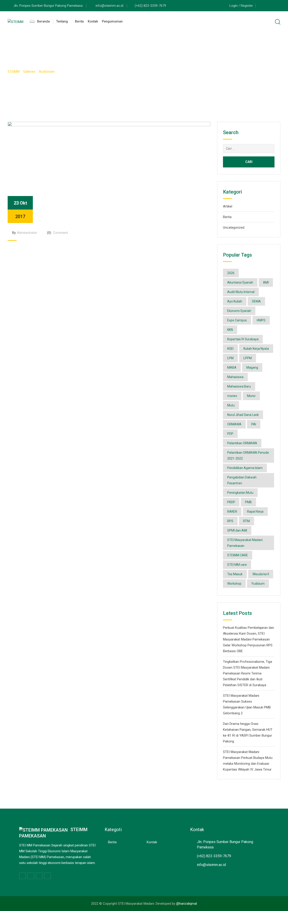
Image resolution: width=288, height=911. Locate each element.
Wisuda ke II (260, 574)
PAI (253, 424)
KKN (230, 329)
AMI (266, 282)
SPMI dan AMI (237, 530)
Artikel (227, 206)
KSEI (230, 348)
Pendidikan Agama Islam (245, 468)
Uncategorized (233, 227)
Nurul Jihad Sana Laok (243, 415)
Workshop (234, 583)
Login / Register (241, 6)
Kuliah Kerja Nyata (256, 348)
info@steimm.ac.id (110, 6)
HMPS (261, 320)
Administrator (27, 233)
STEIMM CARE (237, 555)
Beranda (43, 21)
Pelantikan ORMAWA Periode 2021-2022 (248, 455)
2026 (230, 273)
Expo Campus (237, 320)
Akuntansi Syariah (240, 282)
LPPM (247, 358)
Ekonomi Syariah (239, 311)
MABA (231, 367)
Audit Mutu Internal (240, 292)
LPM (230, 358)
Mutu (231, 405)
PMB (248, 502)
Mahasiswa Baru (239, 386)
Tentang (62, 21)
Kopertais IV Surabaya (243, 339)
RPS (230, 521)
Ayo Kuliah (234, 301)
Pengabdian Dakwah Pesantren (241, 480)
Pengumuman (112, 21)
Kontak (93, 21)
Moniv (251, 396)
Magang (252, 367)
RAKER (232, 511)
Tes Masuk (235, 574)
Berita (79, 21)
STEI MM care (237, 564)
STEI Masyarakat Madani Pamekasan (245, 543)
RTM (246, 521)
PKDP (231, 502)
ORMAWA (234, 424)
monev (232, 396)
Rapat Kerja (255, 511)
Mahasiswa (235, 377)
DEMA (256, 301)
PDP (230, 433)
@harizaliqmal (186, 904)
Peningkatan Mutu (240, 492)
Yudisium (258, 583)
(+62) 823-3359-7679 (150, 6)
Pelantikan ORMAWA (242, 443)
